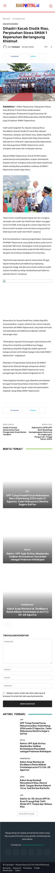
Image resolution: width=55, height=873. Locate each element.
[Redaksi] (5, 47)
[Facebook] (8, 852)
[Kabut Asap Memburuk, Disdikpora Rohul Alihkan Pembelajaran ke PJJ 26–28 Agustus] (27, 591)
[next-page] (9, 624)
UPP (27, 491)
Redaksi (16, 47)
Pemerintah (27, 605)
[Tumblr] (39, 852)
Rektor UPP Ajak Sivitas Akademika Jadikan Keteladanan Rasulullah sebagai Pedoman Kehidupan (27, 556)
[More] (43, 56)
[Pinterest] (31, 852)
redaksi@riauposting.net (33, 845)
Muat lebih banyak (26, 813)
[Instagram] (16, 852)
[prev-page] (5, 624)
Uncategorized (18, 18)
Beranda (6, 18)
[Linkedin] (23, 852)
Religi (27, 550)
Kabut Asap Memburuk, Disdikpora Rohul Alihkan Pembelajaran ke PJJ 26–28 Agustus (27, 611)
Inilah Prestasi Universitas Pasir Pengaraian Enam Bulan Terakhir (14, 431)
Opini (22, 777)
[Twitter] (47, 852)
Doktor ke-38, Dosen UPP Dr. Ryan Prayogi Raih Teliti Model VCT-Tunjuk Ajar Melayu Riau (36, 802)
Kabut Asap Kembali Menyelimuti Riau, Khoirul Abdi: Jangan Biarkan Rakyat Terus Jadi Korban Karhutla (35, 784)
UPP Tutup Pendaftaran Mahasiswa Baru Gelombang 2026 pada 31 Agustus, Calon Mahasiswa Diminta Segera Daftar (27, 500)
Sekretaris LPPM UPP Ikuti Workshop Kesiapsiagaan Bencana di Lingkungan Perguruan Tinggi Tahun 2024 (40, 433)
